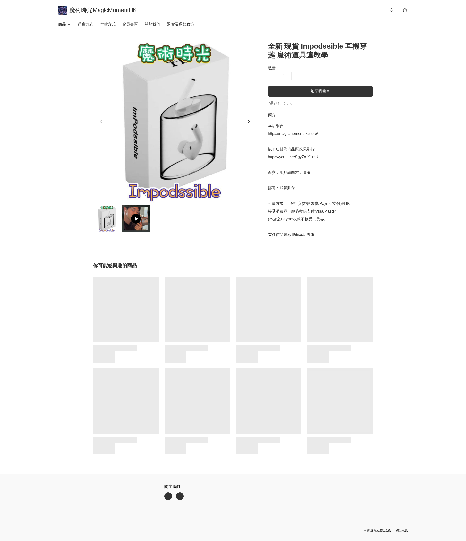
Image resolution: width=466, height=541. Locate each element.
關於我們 (152, 24)
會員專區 (130, 24)
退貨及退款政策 (180, 24)
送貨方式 (85, 24)
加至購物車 (320, 91)
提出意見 (402, 530)
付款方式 (108, 24)
